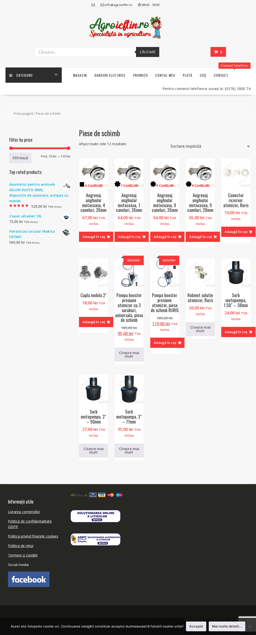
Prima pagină (23, 113)
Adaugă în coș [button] (93, 236)
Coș (203, 75)
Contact (221, 75)
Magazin (80, 75)
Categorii (24, 75)
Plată (187, 75)
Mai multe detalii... (227, 626)
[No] (249, 626)
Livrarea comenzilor (24, 511)
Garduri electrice (110, 75)
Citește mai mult (129, 354)
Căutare (148, 51)
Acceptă (196, 626)
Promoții (140, 75)
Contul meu (165, 75)
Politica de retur (21, 545)
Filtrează (20, 157)
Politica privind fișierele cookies (33, 536)
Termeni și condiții (23, 555)
